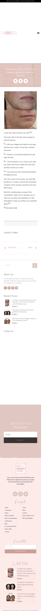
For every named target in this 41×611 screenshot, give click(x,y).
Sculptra (24, 513)
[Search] (34, 265)
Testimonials (8, 521)
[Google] (25, 494)
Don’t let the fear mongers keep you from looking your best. (26, 596)
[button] (38, 33)
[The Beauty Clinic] (9, 33)
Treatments (8, 510)
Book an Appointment (11, 518)
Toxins (24, 507)
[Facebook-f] (15, 494)
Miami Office (8, 529)
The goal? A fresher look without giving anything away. (25, 585)
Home (6, 507)
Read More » (15, 306)
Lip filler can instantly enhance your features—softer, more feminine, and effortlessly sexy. (24, 302)
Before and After (9, 515)
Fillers (24, 510)
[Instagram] (20, 494)
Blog (6, 523)
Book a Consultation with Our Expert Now (20, 1)
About (6, 513)
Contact (7, 531)
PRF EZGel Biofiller (27, 518)
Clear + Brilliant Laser (28, 515)
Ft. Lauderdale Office (10, 526)
